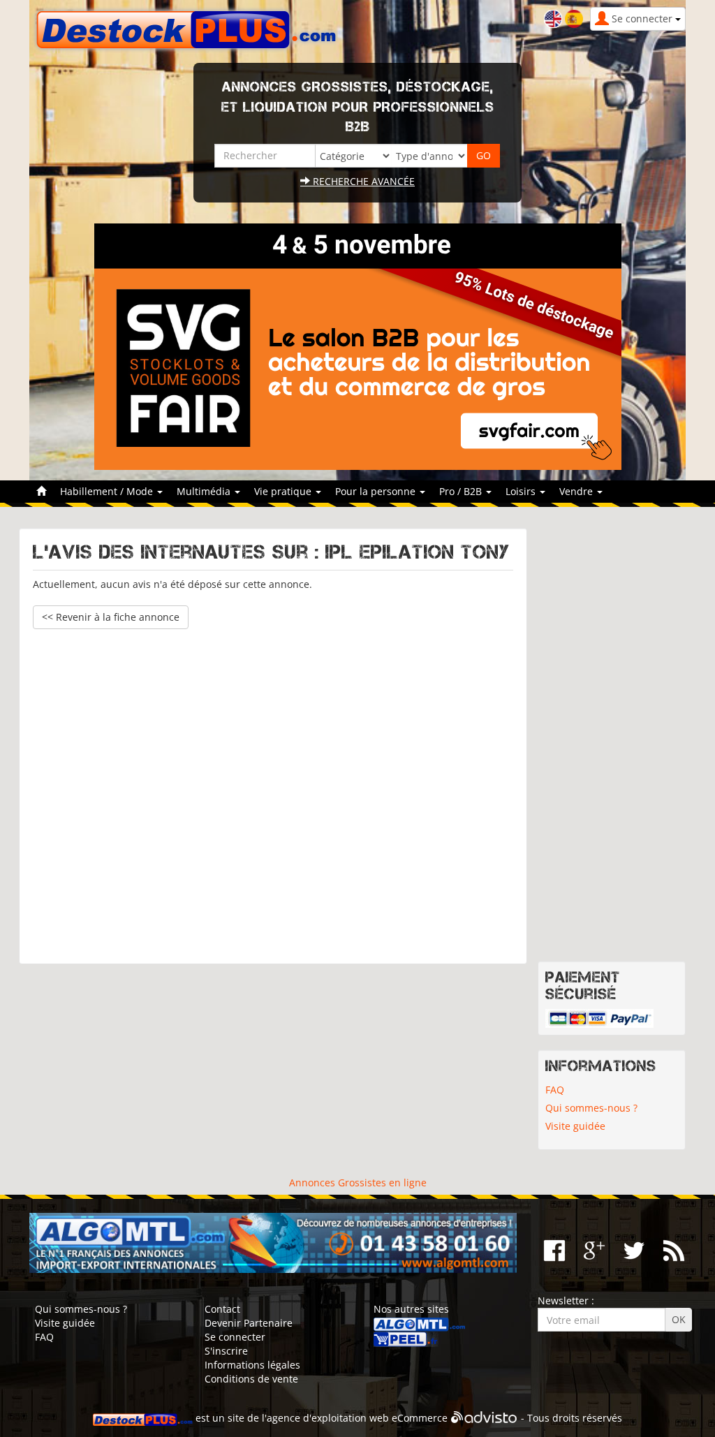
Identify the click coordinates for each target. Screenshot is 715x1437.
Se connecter (235, 1336)
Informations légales (252, 1364)
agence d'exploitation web (328, 1418)
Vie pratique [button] (284, 491)
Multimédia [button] (205, 491)
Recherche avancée (362, 181)
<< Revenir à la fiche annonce (110, 617)
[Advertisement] (273, 789)
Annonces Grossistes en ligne (358, 1182)
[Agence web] (484, 1418)
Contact (222, 1309)
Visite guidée (575, 1126)
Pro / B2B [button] (462, 491)
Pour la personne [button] (376, 491)
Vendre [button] (577, 491)
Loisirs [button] (522, 491)
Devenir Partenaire (249, 1322)
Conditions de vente (251, 1378)
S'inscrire (226, 1350)
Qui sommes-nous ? (591, 1107)
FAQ (554, 1089)
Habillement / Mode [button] (108, 491)
